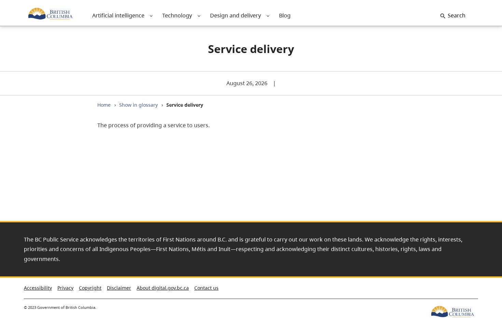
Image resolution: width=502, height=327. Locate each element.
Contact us (206, 288)
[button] (485, 289)
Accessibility (38, 288)
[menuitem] (118, 16)
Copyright (90, 288)
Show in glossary (138, 105)
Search (456, 15)
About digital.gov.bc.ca (163, 288)
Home (104, 105)
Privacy (65, 288)
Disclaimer (119, 288)
